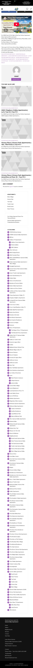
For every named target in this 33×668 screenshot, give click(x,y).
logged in (11, 186)
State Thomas (10, 208)
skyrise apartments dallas (22, 57)
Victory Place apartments (15, 60)
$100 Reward (8, 655)
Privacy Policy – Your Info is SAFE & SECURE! (15, 651)
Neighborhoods (8, 629)
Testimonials (8, 653)
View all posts (16, 79)
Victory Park (10, 199)
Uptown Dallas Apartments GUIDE (13, 641)
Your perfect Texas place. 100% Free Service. (6, 3)
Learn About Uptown (10, 639)
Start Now (7, 635)
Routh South (10, 206)
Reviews (7, 631)
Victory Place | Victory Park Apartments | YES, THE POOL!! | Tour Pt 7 (16, 143)
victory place (4, 60)
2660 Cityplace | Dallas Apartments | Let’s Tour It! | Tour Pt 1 (14, 111)
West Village (10, 196)
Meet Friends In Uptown (11, 645)
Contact (7, 633)
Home (6, 625)
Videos (6, 627)
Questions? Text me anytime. (26, 2)
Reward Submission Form (11, 657)
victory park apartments (22, 59)
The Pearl (9, 201)
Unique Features (9, 643)
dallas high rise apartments (8, 54)
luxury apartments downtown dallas (17, 55)
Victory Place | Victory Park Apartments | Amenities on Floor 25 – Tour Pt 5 (16, 176)
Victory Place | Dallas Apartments (9, 108)
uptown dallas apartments (8, 59)
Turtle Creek (10, 204)
